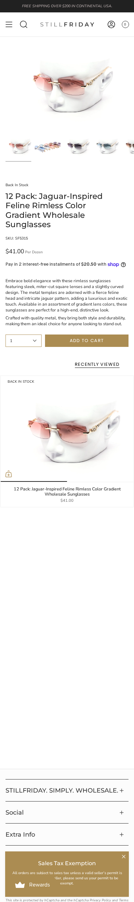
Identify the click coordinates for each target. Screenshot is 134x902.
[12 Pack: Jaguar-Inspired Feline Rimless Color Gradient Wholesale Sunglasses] (67, 429)
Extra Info (20, 834)
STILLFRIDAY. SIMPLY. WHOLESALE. (61, 790)
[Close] (123, 856)
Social (14, 812)
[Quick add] (8, 474)
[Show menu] (9, 24)
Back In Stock (17, 185)
